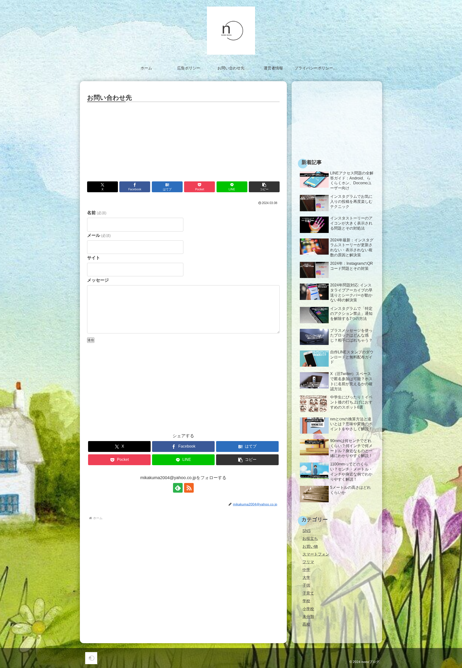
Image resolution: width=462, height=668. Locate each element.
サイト (93, 257)
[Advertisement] (183, 139)
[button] (264, 186)
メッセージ (98, 280)
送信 (91, 340)
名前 (96, 212)
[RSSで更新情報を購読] (189, 488)
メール (99, 235)
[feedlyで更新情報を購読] (178, 488)
